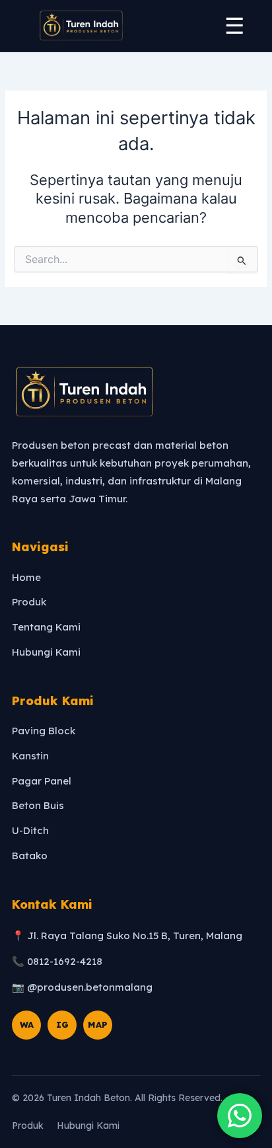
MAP (98, 1024)
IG (62, 1024)
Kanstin (30, 755)
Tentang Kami (46, 627)
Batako (30, 855)
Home (26, 577)
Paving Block (43, 730)
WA (27, 1024)
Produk (29, 601)
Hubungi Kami (46, 652)
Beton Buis (38, 805)
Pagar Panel (41, 781)
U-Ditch (30, 830)
